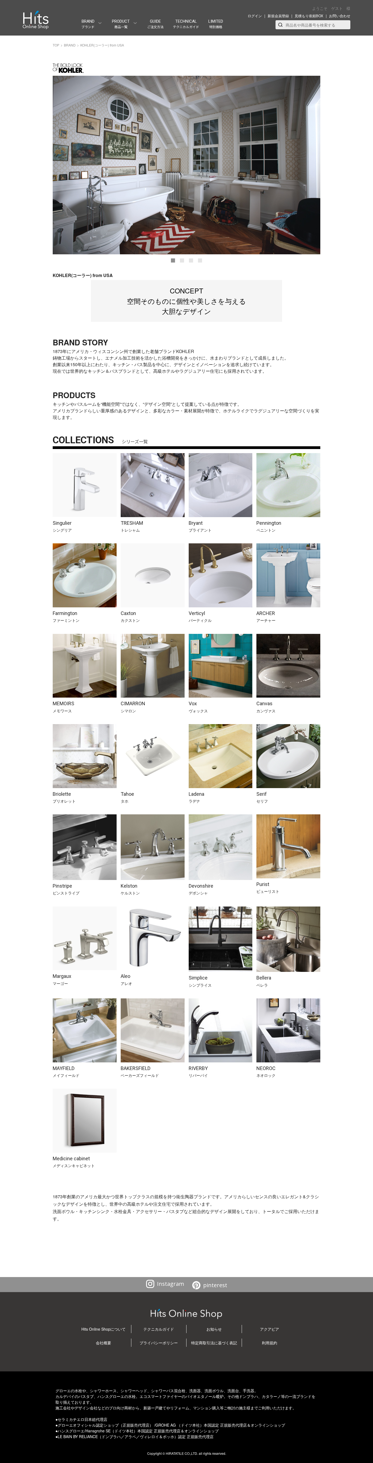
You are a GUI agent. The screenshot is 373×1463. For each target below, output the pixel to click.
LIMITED (215, 24)
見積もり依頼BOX (309, 15)
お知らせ (214, 1329)
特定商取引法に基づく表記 (214, 1343)
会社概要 (103, 1343)
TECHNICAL (186, 24)
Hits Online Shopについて (103, 1329)
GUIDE (155, 24)
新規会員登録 (278, 15)
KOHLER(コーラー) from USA (102, 45)
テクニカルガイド (158, 1329)
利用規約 (269, 1343)
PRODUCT (121, 24)
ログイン (255, 15)
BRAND (87, 24)
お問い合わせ (339, 15)
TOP (56, 45)
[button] (173, 260)
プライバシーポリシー (159, 1343)
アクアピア (269, 1329)
